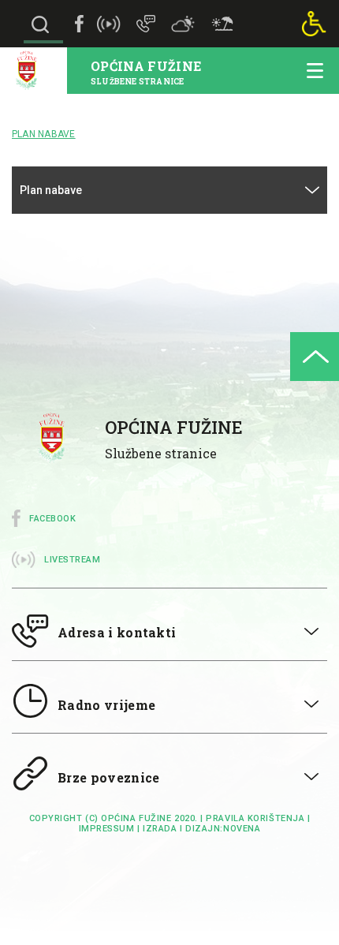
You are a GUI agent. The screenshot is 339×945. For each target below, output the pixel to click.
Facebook (52, 519)
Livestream (72, 560)
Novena (241, 829)
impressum (107, 829)
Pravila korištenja (255, 818)
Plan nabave (51, 190)
